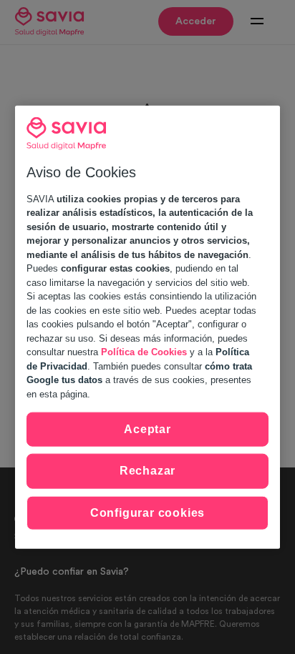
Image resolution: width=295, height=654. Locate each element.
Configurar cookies (147, 512)
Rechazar (147, 471)
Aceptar (147, 429)
